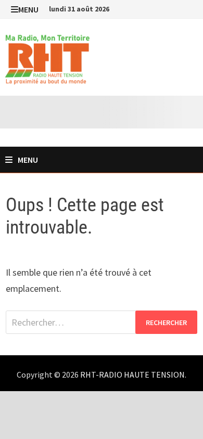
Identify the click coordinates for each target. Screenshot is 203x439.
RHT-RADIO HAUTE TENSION (132, 374)
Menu (28, 9)
